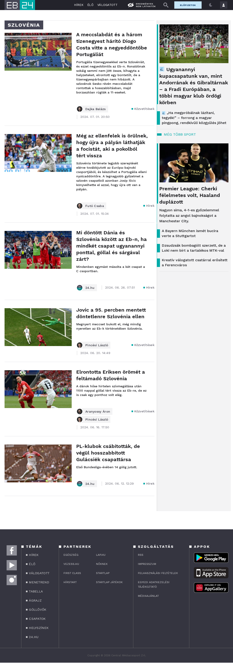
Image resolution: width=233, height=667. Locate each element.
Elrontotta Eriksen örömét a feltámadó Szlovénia (110, 375)
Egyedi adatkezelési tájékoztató (154, 584)
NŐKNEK (102, 564)
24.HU (34, 637)
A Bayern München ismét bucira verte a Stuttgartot (190, 233)
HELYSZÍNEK (38, 628)
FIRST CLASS (72, 573)
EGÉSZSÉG (71, 554)
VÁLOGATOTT (107, 5)
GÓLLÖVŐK (37, 609)
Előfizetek (188, 5)
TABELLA (36, 591)
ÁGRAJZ (35, 600)
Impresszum (147, 564)
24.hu (90, 288)
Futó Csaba (94, 206)
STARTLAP (102, 573)
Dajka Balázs (95, 109)
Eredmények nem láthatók (146, 5)
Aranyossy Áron (97, 411)
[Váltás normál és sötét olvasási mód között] (210, 5)
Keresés (166, 5)
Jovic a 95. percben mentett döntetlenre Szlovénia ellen (111, 313)
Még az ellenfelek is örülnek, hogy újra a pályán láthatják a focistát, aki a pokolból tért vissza (112, 145)
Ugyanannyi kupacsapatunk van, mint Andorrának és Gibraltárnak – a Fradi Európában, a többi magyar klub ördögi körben (193, 86)
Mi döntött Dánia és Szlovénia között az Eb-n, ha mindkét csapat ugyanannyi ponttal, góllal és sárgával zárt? (111, 246)
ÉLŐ (90, 5)
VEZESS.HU (71, 564)
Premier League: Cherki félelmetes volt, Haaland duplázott (189, 195)
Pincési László (96, 345)
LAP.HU (101, 554)
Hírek (150, 205)
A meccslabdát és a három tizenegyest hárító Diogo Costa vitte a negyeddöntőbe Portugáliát (111, 44)
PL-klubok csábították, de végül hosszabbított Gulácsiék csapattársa (108, 452)
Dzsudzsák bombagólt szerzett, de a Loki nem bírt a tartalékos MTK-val (194, 248)
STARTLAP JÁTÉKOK (109, 582)
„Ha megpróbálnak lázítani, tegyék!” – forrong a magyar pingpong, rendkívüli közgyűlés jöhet (194, 118)
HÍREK (79, 5)
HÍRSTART (70, 582)
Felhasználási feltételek (158, 573)
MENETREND (39, 582)
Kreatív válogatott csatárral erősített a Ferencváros (195, 262)
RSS (140, 554)
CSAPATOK (37, 618)
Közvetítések (144, 109)
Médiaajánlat (148, 595)
